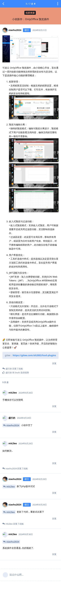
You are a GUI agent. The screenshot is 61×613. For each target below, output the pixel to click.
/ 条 (29, 3)
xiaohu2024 (12, 425)
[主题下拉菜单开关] (57, 4)
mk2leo (10, 486)
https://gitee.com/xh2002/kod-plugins (34, 355)
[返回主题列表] (3, 4)
